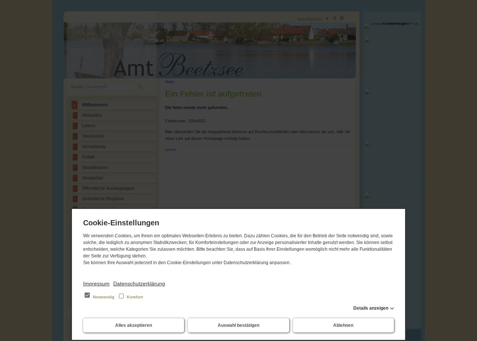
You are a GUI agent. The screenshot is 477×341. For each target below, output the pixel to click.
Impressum (96, 284)
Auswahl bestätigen (238, 325)
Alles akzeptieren (133, 325)
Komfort (134, 297)
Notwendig (104, 297)
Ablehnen (343, 325)
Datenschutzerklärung (139, 284)
